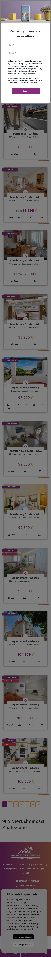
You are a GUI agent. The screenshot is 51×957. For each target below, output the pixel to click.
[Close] (46, 5)
